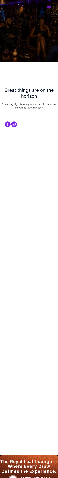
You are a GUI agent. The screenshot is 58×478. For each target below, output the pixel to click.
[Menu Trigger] (49, 7)
